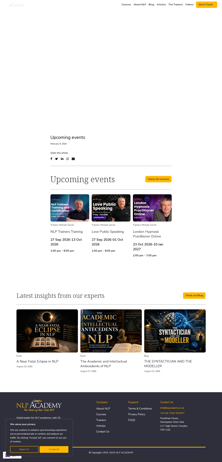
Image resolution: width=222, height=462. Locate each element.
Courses (126, 4)
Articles (161, 4)
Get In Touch (205, 4)
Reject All (24, 449)
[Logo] (13, 4)
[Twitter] (56, 158)
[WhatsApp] (67, 158)
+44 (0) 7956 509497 (172, 413)
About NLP (140, 4)
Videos (189, 4)
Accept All (54, 449)
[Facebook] (51, 158)
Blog (151, 4)
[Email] (73, 158)
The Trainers (175, 4)
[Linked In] (62, 158)
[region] (39, 437)
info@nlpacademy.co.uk (172, 408)
